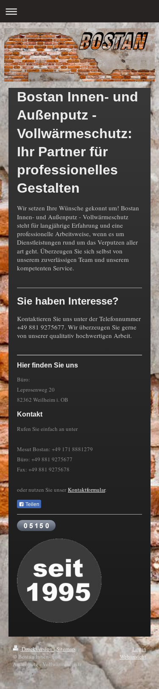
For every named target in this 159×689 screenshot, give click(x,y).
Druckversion (37, 649)
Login (139, 649)
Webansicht (133, 656)
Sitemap (65, 649)
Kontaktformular (86, 489)
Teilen (31, 504)
